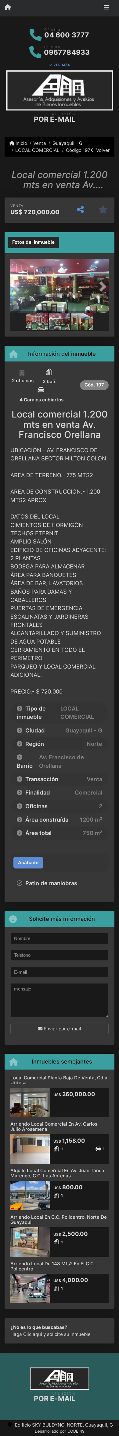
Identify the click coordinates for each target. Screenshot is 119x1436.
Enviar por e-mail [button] (61, 1029)
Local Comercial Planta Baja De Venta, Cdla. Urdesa (59, 1080)
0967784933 (67, 52)
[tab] (33, 242)
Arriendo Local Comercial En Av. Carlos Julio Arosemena (53, 1126)
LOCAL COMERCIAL (37, 150)
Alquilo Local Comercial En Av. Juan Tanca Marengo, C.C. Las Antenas (57, 1173)
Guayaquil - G (67, 143)
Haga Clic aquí (26, 1334)
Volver (102, 150)
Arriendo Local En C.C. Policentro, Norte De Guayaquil (58, 1219)
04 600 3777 (66, 35)
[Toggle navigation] (106, 8)
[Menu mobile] (8, 7)
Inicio (20, 143)
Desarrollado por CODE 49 (60, 1431)
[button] (17, 286)
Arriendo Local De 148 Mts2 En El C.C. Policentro (52, 1266)
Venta (39, 143)
